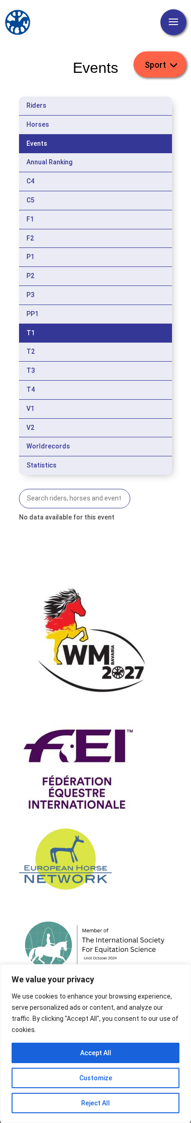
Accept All (95, 1053)
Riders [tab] (36, 105)
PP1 (32, 314)
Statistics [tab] (41, 465)
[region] (95, 1043)
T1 (30, 333)
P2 (30, 275)
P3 (30, 295)
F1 (30, 219)
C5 (30, 200)
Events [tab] (36, 143)
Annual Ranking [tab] (49, 162)
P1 (30, 256)
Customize (95, 1078)
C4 (30, 181)
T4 (30, 389)
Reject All (95, 1103)
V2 (30, 427)
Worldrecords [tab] (48, 446)
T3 (30, 370)
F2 (30, 238)
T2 (30, 351)
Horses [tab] (37, 124)
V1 (30, 408)
